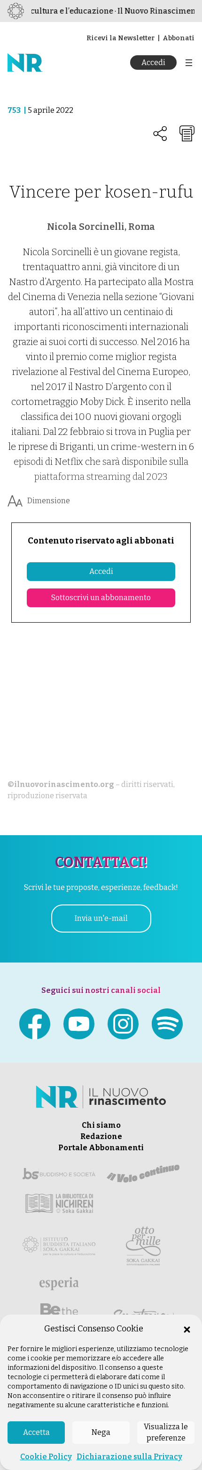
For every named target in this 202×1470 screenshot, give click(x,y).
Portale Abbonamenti (101, 1147)
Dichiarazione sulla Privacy (129, 1456)
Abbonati (178, 38)
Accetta (36, 1432)
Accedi (153, 62)
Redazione (101, 1136)
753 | (18, 110)
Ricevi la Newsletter (120, 38)
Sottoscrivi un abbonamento (101, 597)
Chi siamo (101, 1125)
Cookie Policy (46, 1456)
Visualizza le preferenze (166, 1432)
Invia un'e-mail (101, 918)
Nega (101, 1432)
